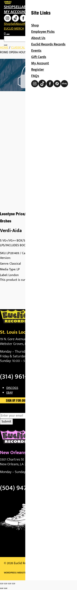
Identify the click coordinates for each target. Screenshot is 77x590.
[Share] (9, 583)
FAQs (35, 76)
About (20, 24)
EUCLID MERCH (14, 28)
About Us (38, 38)
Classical (18, 47)
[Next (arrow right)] (5, 588)
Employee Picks (43, 32)
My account (15, 11)
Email (10, 410)
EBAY (9, 392)
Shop (9, 7)
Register (37, 70)
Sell (17, 7)
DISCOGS (12, 388)
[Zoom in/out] (1, 583)
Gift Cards (38, 57)
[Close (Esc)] (13, 583)
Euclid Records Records (48, 44)
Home (4, 47)
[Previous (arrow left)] (1, 588)
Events (36, 51)
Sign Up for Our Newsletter (25, 400)
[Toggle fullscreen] (5, 583)
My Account (40, 63)
